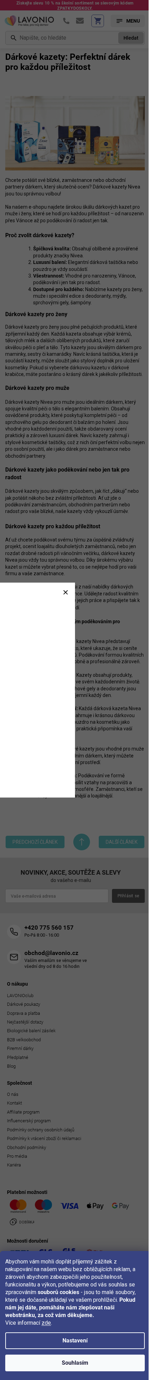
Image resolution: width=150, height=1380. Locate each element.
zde (46, 1322)
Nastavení (75, 1340)
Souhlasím (75, 1362)
